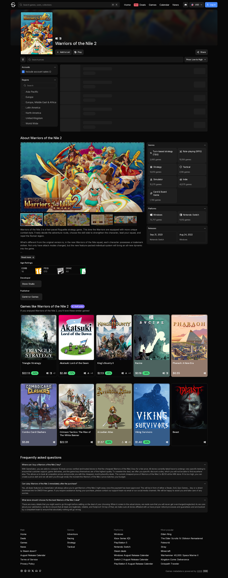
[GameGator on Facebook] (25, 571)
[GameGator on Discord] (185, 4)
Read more (26, 257)
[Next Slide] (139, 177)
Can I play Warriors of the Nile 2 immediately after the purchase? (49, 484)
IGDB (199, 571)
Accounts (26, 67)
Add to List (65, 52)
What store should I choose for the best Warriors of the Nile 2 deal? (51, 500)
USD (197, 5)
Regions (25, 80)
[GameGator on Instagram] (21, 571)
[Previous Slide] (25, 177)
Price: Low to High (194, 59)
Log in (213, 5)
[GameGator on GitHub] (40, 571)
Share (203, 52)
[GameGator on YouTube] (29, 571)
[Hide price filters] (23, 59)
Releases (152, 228)
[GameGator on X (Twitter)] (32, 571)
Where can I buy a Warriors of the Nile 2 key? (41, 464)
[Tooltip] (50, 72)
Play (80, 52)
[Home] (13, 4)
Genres (151, 145)
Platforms (152, 208)
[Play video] (82, 177)
